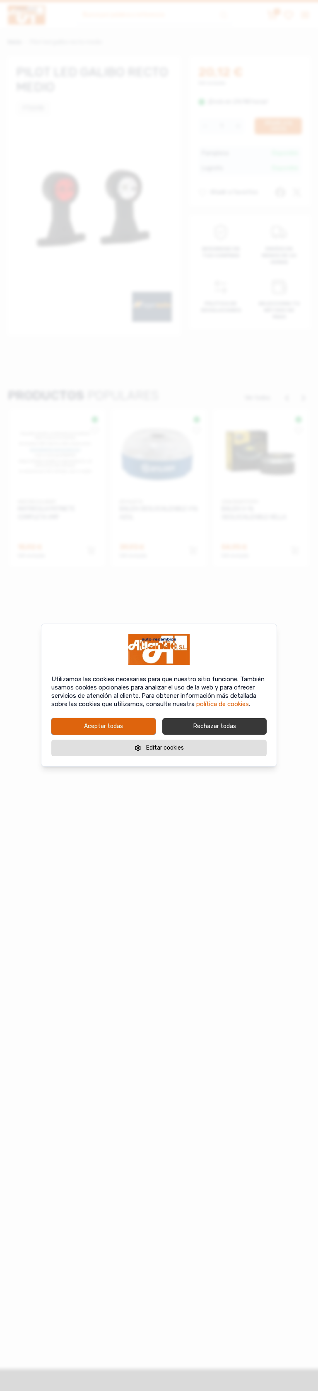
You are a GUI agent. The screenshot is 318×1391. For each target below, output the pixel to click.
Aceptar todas (103, 726)
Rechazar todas (214, 726)
